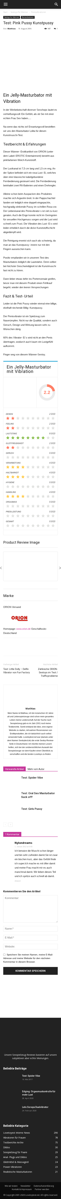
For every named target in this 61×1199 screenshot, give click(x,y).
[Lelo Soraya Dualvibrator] (11, 1111)
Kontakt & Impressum (22, 1189)
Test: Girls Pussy (31, 808)
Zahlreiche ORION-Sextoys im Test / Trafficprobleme (48, 672)
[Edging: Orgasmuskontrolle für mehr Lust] (11, 1095)
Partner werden (42, 1189)
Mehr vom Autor (36, 769)
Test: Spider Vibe (32, 777)
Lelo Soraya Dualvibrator (35, 1107)
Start (5, 12)
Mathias (11, 28)
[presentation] (5, 568)
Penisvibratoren (38, 12)
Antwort (18, 881)
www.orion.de (23, 628)
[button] (56, 4)
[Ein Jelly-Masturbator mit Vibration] (20, 392)
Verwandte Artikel (14, 769)
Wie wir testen (11, 1186)
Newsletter (26, 1186)
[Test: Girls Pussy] (11, 812)
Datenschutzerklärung (44, 1186)
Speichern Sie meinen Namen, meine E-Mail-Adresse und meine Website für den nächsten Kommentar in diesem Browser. (28, 958)
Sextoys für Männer (19, 12)
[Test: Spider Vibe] (11, 781)
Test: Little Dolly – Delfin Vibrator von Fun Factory (16, 671)
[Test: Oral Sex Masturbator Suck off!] (11, 797)
